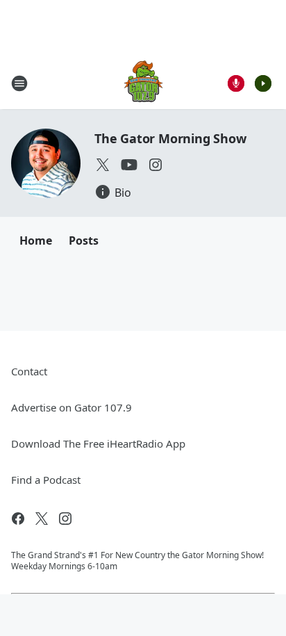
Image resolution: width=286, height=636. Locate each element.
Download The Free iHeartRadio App (98, 443)
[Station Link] (143, 83)
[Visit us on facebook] (18, 518)
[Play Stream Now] (263, 83)
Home (35, 240)
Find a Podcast (46, 480)
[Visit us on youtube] (129, 164)
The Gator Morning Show (170, 138)
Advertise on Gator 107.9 (71, 407)
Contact (29, 371)
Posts (84, 240)
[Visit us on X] (102, 164)
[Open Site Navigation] (19, 83)
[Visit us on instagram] (155, 164)
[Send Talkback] (236, 83)
